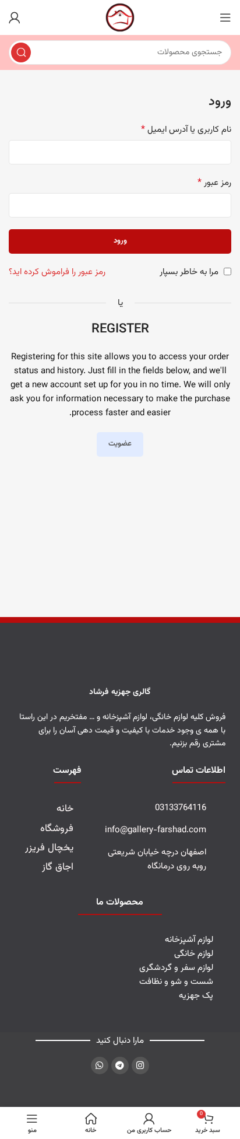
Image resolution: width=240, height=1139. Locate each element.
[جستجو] (21, 52)
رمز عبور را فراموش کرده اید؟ (57, 272)
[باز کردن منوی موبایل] (225, 17)
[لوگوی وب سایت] (120, 17)
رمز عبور (214, 183)
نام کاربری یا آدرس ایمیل (186, 130)
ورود (120, 241)
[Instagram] (140, 1065)
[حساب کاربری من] (14, 17)
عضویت (120, 444)
